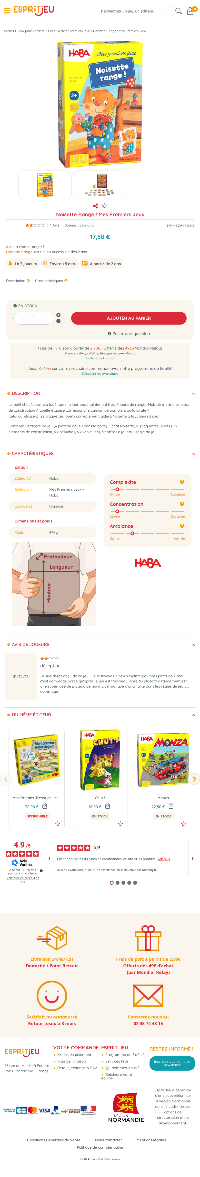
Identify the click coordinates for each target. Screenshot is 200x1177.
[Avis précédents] (49, 858)
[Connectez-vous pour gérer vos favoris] (104, 206)
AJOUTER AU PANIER (129, 318)
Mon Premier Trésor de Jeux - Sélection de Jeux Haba (36, 797)
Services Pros (116, 1061)
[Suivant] (194, 779)
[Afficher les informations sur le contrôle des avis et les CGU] (41, 871)
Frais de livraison (71, 1061)
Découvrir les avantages (100, 373)
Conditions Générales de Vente (53, 1140)
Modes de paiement (73, 1054)
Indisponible (37, 816)
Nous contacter (108, 1140)
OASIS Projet (88, 1159)
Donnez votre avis (79, 225)
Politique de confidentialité (100, 1147)
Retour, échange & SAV (76, 1067)
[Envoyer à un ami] (95, 206)
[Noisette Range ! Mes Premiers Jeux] (45, 185)
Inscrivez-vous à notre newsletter (172, 1063)
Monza (163, 797)
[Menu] (7, 11)
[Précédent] (6, 779)
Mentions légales (151, 1140)
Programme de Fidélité (124, 1054)
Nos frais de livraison (100, 358)
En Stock (100, 816)
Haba (54, 478)
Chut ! (100, 797)
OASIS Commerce (109, 1159)
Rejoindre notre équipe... (116, 1076)
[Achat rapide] (107, 806)
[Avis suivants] (192, 858)
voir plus (164, 859)
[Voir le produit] (44, 806)
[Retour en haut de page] (190, 1162)
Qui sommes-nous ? (121, 1067)
